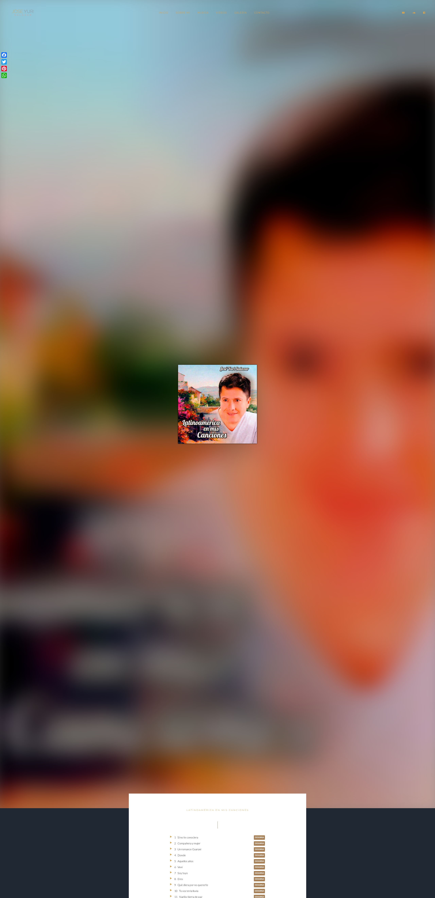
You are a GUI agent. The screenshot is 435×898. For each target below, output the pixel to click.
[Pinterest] (4, 68)
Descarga (259, 837)
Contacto (261, 12)
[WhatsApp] (4, 75)
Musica (202, 12)
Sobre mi (183, 12)
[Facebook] (4, 55)
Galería (240, 12)
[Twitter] (4, 61)
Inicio (163, 12)
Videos (221, 12)
